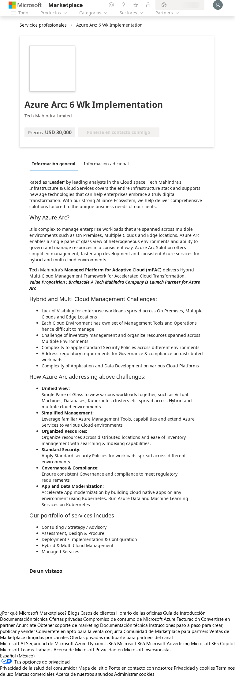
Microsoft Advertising (168, 643)
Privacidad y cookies (194, 668)
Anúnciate (26, 625)
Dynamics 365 (102, 643)
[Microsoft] (25, 5)
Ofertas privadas (65, 619)
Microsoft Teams (17, 649)
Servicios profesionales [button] (43, 25)
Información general (53, 164)
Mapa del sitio (92, 668)
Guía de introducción (184, 613)
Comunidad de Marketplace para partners (166, 631)
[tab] (55, 163)
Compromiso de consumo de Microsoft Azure (130, 619)
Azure (81, 643)
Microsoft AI (12, 643)
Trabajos (43, 649)
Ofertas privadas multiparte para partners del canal (121, 637)
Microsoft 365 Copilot (213, 643)
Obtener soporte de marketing (68, 625)
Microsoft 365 (131, 643)
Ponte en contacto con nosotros (141, 668)
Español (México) (17, 656)
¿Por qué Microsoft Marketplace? (33, 613)
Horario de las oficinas (139, 613)
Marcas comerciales (34, 674)
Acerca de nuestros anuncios (84, 674)
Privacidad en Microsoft (119, 649)
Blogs (73, 613)
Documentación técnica (24, 619)
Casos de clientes (97, 613)
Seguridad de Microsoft (50, 643)
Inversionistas (157, 649)
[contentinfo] (72, 25)
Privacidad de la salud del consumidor (38, 668)
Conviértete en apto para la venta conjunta (79, 631)
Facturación (188, 619)
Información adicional (106, 164)
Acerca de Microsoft (74, 649)
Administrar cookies (134, 674)
